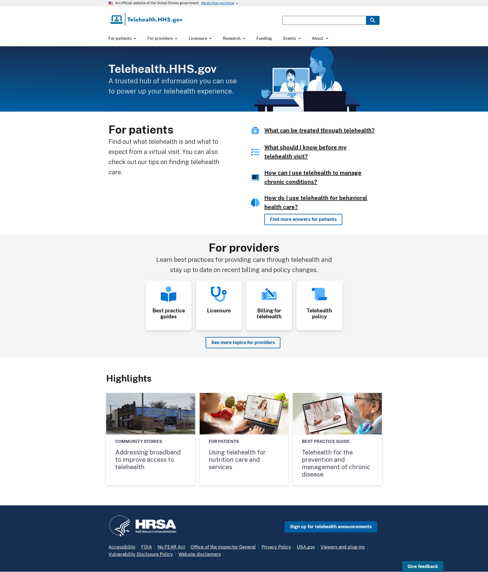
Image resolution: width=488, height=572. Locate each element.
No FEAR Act (171, 547)
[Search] (373, 20)
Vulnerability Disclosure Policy (140, 554)
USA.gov (306, 547)
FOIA (146, 547)
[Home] (147, 19)
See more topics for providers (243, 342)
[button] (422, 566)
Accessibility (122, 547)
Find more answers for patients (303, 219)
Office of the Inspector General (223, 547)
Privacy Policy (276, 547)
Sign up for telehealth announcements (331, 526)
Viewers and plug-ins (343, 547)
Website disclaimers (199, 554)
